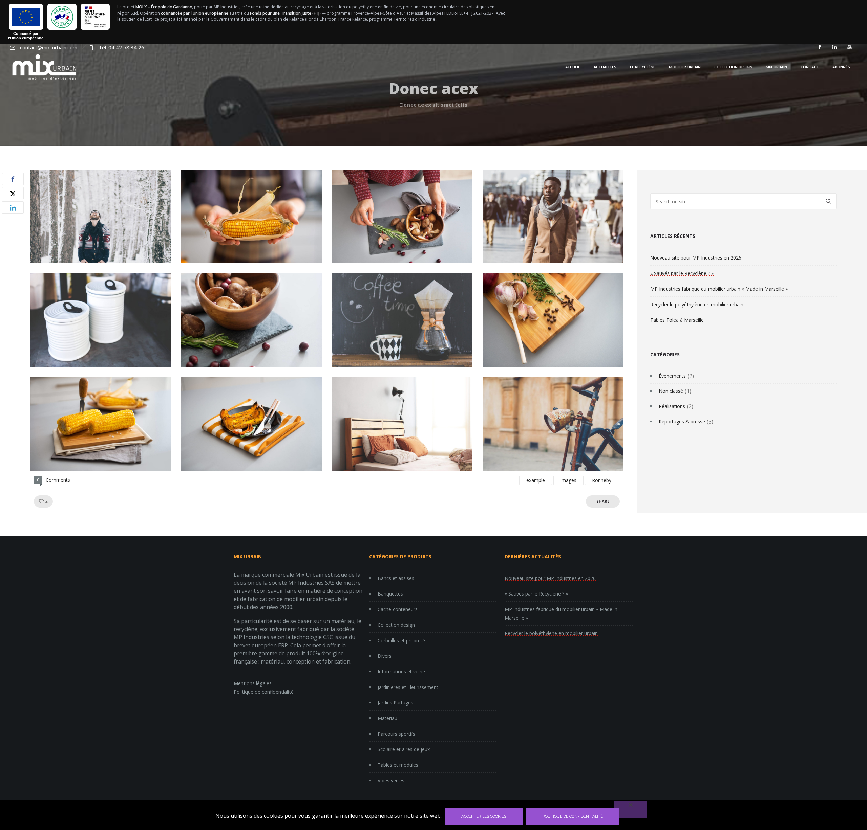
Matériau (387, 718)
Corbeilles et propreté (401, 640)
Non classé (671, 391)
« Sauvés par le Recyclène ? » (682, 273)
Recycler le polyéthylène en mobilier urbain (696, 304)
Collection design (733, 66)
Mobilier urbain (685, 66)
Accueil (572, 66)
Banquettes (390, 593)
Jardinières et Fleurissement (408, 687)
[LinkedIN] (834, 47)
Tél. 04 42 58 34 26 (121, 47)
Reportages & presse (682, 421)
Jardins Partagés (395, 702)
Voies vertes (391, 780)
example (535, 480)
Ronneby (601, 480)
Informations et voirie (401, 671)
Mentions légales (253, 683)
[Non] (630, 809)
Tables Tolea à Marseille (677, 320)
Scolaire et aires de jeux (404, 749)
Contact (810, 66)
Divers (385, 656)
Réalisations (672, 406)
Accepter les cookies (483, 816)
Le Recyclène (642, 66)
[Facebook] (819, 47)
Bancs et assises (396, 578)
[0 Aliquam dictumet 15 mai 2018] (5, 423)
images (568, 480)
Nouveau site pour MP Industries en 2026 (695, 257)
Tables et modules (398, 765)
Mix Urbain (776, 66)
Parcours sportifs (396, 734)
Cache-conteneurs (398, 609)
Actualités (605, 66)
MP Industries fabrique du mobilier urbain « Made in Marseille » (719, 289)
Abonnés (841, 66)
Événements (672, 376)
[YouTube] (849, 47)
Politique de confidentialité (264, 692)
